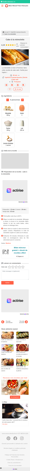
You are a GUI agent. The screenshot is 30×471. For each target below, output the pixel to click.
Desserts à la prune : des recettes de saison (7, 368)
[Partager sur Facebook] (12, 85)
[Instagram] (22, 438)
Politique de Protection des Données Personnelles (14, 455)
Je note (19, 89)
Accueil (6, 32)
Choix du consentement (14, 462)
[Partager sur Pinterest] (18, 85)
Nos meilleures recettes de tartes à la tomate (21, 354)
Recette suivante (21, 322)
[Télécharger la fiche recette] (23, 85)
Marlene (8, 243)
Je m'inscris (14, 397)
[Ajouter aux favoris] (10, 89)
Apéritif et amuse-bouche (18, 32)
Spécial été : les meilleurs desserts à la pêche (22, 368)
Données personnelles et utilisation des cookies (15, 443)
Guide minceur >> (8, 1)
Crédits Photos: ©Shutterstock (14, 459)
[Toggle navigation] (2, 5)
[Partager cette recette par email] (6, 85)
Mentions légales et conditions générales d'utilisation (15, 449)
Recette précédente (9, 322)
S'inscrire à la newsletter (15, 465)
